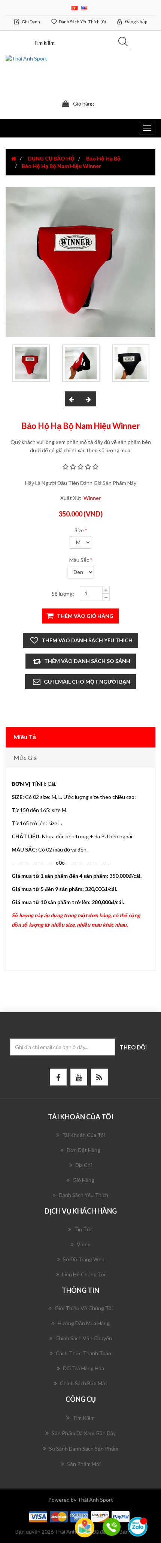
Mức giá (25, 757)
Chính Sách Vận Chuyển (83, 1338)
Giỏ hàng (83, 1180)
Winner (92, 498)
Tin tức (83, 1229)
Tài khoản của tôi (83, 1135)
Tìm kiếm (84, 1418)
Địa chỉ (83, 1165)
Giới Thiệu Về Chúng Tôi (84, 1308)
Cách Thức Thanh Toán (83, 1353)
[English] (84, 7)
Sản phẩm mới (84, 1464)
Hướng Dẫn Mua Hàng (84, 1323)
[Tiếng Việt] (75, 7)
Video (84, 1244)
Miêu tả (24, 736)
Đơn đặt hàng (83, 1150)
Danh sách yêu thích (83, 1195)
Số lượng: (63, 593)
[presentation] (72, 398)
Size (79, 530)
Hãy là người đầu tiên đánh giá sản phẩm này (80, 483)
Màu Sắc (79, 560)
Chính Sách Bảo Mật (83, 1383)
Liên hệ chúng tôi (83, 1274)
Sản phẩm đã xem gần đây (84, 1433)
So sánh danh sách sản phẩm (83, 1448)
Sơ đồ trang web (83, 1259)
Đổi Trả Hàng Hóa (83, 1368)
